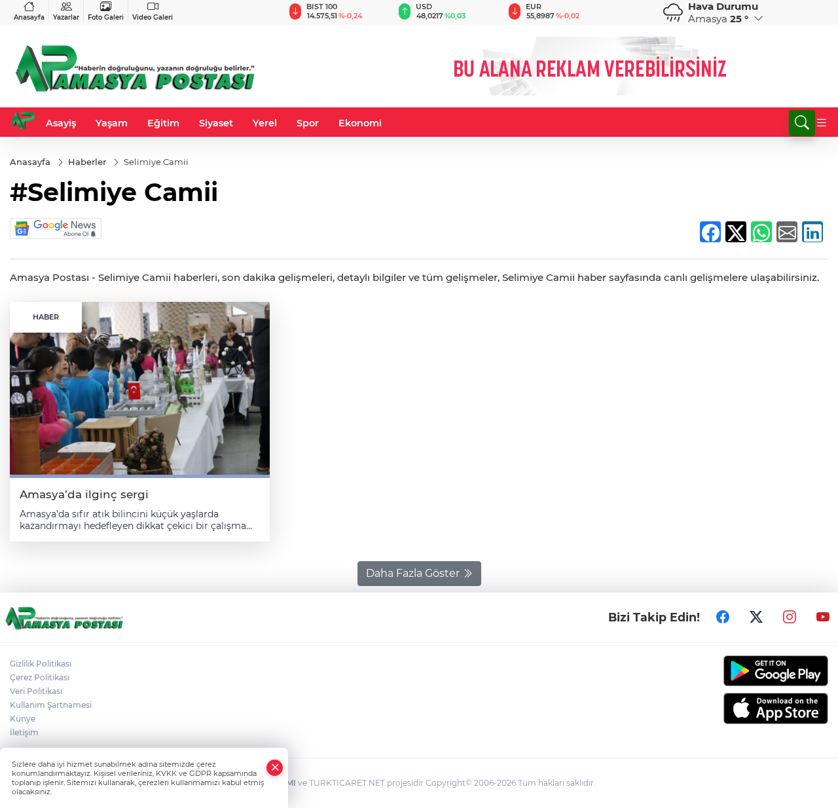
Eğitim (163, 123)
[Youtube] (823, 617)
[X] (756, 617)
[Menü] (821, 123)
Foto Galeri (106, 17)
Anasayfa (29, 17)
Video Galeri (152, 17)
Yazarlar (66, 17)
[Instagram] (789, 617)
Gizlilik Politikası (40, 664)
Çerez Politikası (39, 677)
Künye (22, 719)
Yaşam (112, 123)
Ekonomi (360, 123)
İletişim (24, 732)
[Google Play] (733, 670)
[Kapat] (275, 767)
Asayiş (61, 123)
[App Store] (733, 708)
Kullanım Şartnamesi (51, 705)
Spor (308, 123)
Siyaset (216, 123)
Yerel (265, 123)
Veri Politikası (36, 691)
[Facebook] (723, 617)
